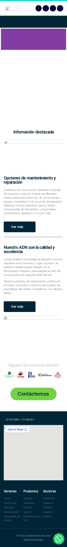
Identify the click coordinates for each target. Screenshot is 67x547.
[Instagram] (60, 8)
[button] (33, 22)
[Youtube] (53, 8)
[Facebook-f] (39, 8)
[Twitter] (46, 8)
